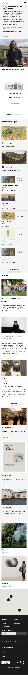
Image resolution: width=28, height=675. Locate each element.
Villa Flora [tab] (3, 656)
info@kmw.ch (17, 623)
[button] (11, 597)
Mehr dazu (5, 36)
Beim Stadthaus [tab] (5, 651)
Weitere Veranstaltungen (14, 269)
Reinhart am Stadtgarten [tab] (7, 647)
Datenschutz (17, 667)
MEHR (2, 313)
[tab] (14, 183)
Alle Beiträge (14, 403)
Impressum (10, 667)
